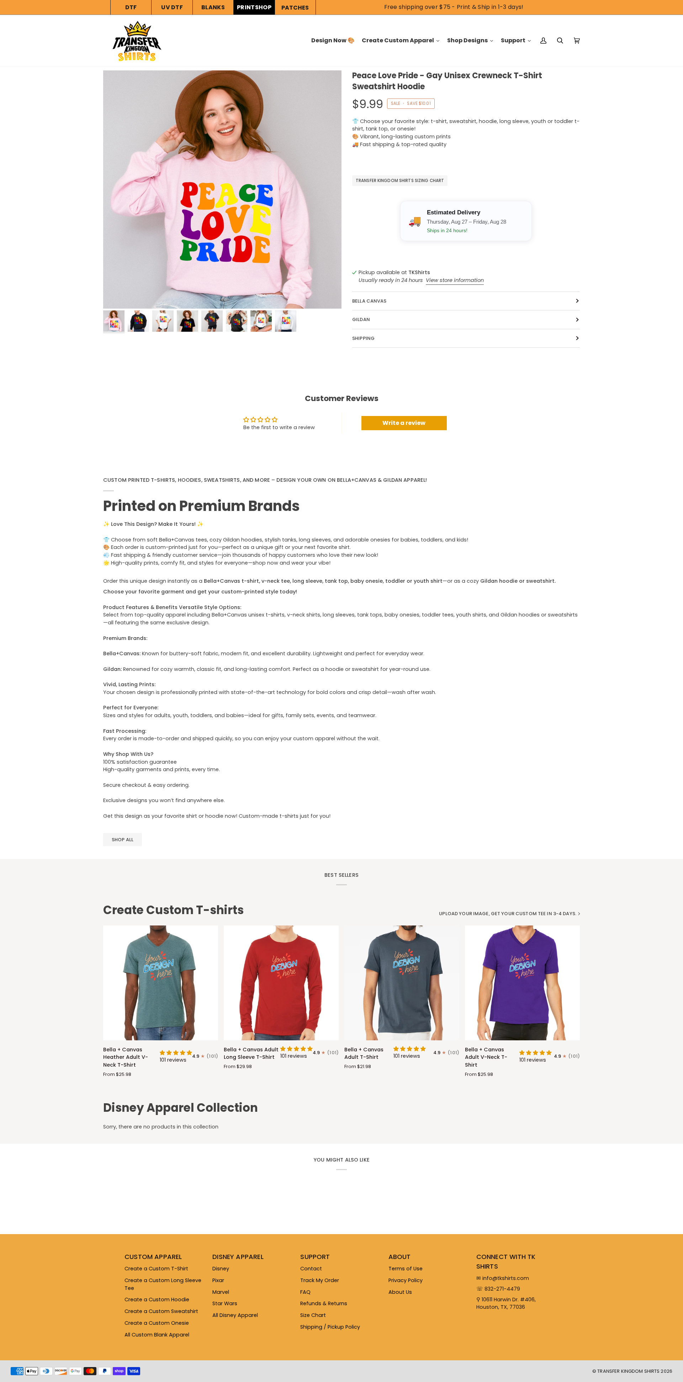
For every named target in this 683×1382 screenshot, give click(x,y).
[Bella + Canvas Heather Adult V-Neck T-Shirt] (160, 982)
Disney (220, 1268)
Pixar (218, 1280)
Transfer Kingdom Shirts (629, 1371)
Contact (311, 1268)
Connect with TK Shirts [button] (506, 1261)
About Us (400, 1292)
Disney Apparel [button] (238, 1256)
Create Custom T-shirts (173, 910)
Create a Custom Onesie (157, 1323)
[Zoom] (222, 189)
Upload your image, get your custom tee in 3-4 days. (507, 913)
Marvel (220, 1292)
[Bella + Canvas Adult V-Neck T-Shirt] (522, 982)
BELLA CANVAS (369, 301)
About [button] (399, 1256)
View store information (455, 280)
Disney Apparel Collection (180, 1108)
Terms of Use (405, 1268)
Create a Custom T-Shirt (156, 1268)
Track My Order (319, 1280)
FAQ (305, 1292)
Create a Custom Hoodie (157, 1299)
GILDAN (361, 319)
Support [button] (315, 1256)
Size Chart (313, 1315)
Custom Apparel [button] (153, 1256)
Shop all (122, 839)
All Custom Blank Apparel (157, 1334)
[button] (176, 1052)
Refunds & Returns (323, 1303)
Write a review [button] (403, 423)
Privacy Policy (405, 1280)
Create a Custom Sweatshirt (161, 1311)
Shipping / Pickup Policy (330, 1326)
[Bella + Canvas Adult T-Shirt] (401, 982)
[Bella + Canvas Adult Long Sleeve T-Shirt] (281, 982)
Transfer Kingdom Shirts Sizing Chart (400, 180)
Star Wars (224, 1303)
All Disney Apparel (235, 1315)
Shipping (363, 338)
